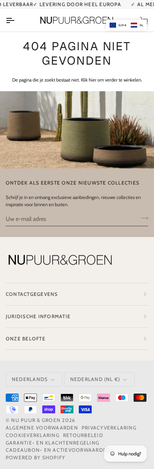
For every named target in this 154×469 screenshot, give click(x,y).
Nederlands (30, 379)
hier (92, 80)
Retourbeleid (83, 435)
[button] (126, 25)
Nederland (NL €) (95, 379)
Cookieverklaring (32, 435)
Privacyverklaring (109, 428)
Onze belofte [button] (25, 339)
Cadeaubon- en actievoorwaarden (58, 450)
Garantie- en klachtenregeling (52, 443)
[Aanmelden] (142, 218)
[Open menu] (16, 20)
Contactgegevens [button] (32, 294)
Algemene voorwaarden (42, 428)
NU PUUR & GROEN (36, 420)
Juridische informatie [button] (38, 316)
